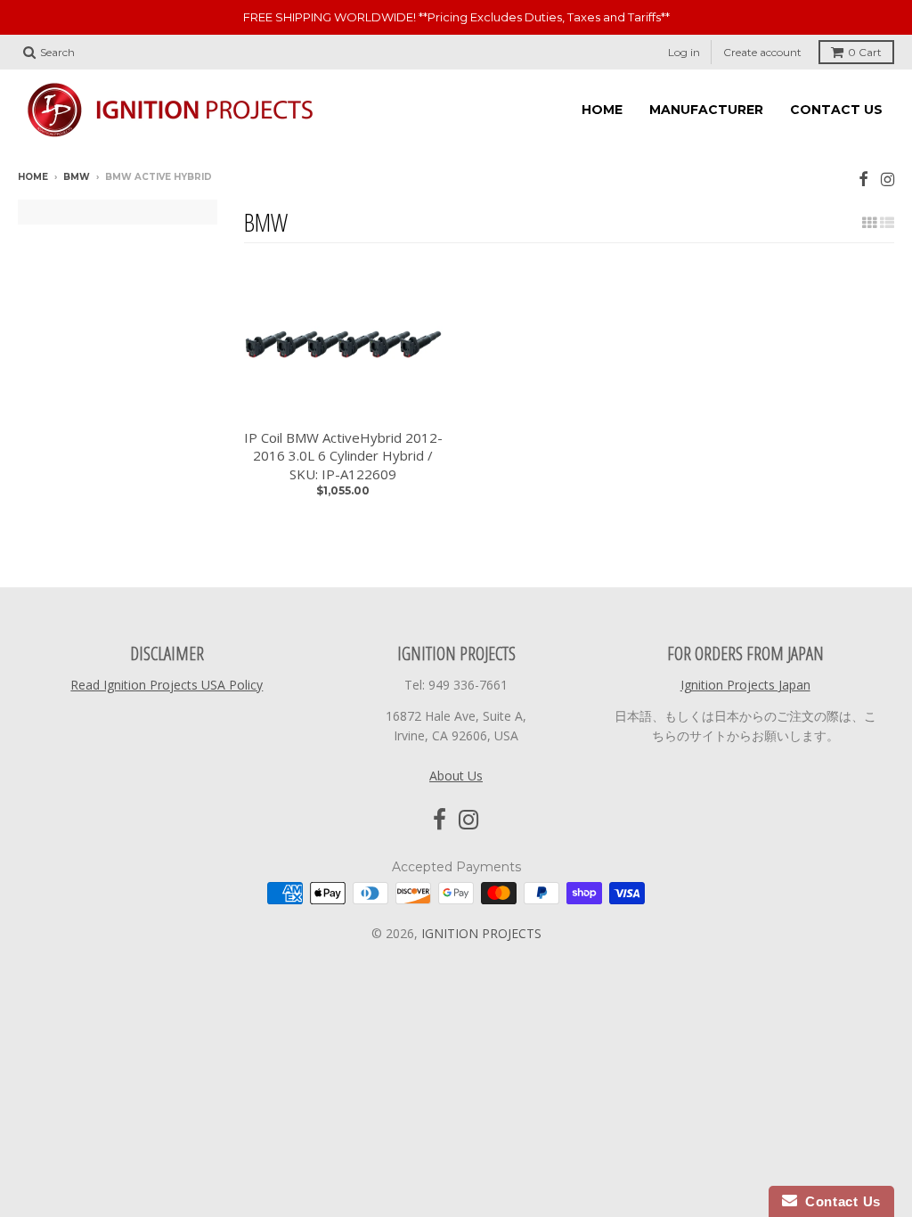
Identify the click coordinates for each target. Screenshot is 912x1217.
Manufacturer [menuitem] (706, 110)
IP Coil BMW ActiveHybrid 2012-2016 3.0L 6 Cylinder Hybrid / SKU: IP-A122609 (343, 456)
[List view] (887, 222)
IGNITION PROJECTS (481, 933)
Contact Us (839, 1201)
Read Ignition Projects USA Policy (166, 684)
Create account (762, 52)
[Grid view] (869, 222)
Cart (865, 52)
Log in (684, 52)
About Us (456, 775)
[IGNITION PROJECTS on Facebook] (863, 179)
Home (33, 177)
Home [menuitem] (602, 110)
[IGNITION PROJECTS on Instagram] (887, 179)
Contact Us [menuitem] (836, 110)
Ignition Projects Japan (745, 684)
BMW (76, 177)
